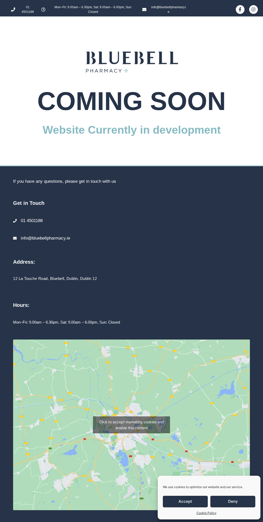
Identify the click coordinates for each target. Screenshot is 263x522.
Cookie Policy (206, 513)
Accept (185, 501)
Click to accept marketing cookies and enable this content (131, 425)
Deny (233, 501)
